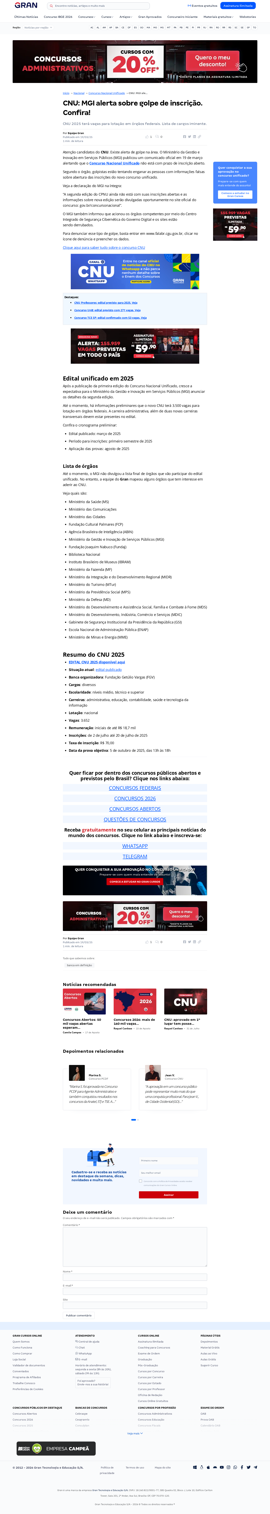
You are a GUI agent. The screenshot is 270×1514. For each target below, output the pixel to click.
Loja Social (19, 1359)
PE (187, 27)
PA (175, 27)
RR (223, 27)
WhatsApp (85, 1353)
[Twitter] (249, 1467)
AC (92, 27)
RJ (204, 27)
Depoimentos (209, 1341)
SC (236, 27)
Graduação (145, 1359)
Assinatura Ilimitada (238, 5)
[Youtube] (222, 1467)
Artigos (125, 16)
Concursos (85, 16)
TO (254, 27)
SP (248, 27)
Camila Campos (72, 1032)
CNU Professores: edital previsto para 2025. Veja (105, 303)
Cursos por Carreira (150, 1377)
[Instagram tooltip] (228, 1467)
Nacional (79, 93)
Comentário (71, 1225)
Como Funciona (22, 1347)
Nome (67, 1271)
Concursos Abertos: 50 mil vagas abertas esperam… (82, 1024)
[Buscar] (51, 6)
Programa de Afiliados (27, 1377)
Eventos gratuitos (204, 5)
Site (65, 1299)
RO (217, 27)
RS (229, 27)
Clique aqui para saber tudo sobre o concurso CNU (104, 247)
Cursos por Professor (151, 1389)
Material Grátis (210, 1347)
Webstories (248, 16)
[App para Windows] (195, 1467)
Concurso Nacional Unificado (107, 93)
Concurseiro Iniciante (182, 16)
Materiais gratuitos (217, 16)
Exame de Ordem (149, 1353)
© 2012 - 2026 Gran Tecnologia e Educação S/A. (48, 1467)
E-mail (68, 1285)
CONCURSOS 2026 (135, 798)
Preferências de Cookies (28, 1389)
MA (148, 27)
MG (155, 27)
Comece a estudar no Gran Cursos (135, 881)
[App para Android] (215, 1467)
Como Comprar (22, 1353)
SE (242, 27)
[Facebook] (242, 1467)
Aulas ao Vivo (209, 1353)
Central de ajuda (88, 1341)
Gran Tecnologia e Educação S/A (110, 1490)
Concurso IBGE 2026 (58, 16)
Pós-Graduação (148, 1365)
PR (198, 27)
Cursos (106, 16)
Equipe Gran (76, 133)
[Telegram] (255, 1467)
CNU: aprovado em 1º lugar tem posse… (182, 1022)
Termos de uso (135, 1467)
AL (98, 27)
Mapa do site (163, 1467)
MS (162, 27)
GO (141, 27)
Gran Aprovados (149, 16)
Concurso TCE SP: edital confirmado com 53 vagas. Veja (110, 318)
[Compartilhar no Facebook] (184, 137)
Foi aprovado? (93, 1382)
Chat (81, 1347)
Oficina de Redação (150, 1395)
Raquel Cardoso (123, 1028)
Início (66, 93)
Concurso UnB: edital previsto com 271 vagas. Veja (107, 310)
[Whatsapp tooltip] (235, 1467)
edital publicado (109, 669)
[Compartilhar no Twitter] (189, 137)
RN (211, 27)
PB (181, 27)
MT (168, 27)
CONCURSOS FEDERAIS (135, 787)
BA (116, 27)
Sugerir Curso (209, 1365)
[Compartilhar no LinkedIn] (194, 137)
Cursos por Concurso (151, 1371)
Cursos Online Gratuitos (153, 1401)
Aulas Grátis (208, 1359)
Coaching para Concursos (154, 1347)
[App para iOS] (208, 1467)
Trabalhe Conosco (24, 1383)
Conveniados (21, 1371)
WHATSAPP (135, 845)
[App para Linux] (202, 1467)
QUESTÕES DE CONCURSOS (135, 819)
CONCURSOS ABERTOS (135, 808)
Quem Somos (21, 1341)
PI (193, 27)
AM (104, 27)
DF (129, 27)
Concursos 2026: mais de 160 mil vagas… (134, 1022)
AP (110, 27)
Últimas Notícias (26, 16)
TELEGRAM (135, 856)
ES (135, 27)
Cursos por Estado (149, 1383)
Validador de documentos (29, 1365)
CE (123, 27)
